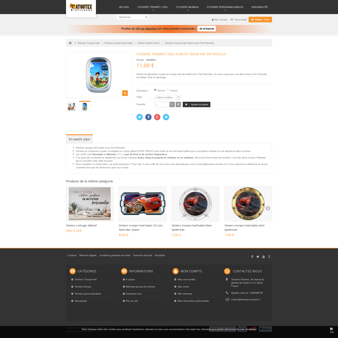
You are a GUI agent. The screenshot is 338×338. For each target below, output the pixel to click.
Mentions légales (88, 255)
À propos (130, 279)
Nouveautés (260, 7)
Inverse (174, 90)
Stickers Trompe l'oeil (152, 7)
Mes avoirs (183, 286)
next (267, 208)
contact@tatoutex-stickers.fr (245, 299)
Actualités (160, 255)
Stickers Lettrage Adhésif (81, 225)
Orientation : (143, 90)
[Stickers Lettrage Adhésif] (90, 203)
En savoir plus (79, 139)
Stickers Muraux (187, 7)
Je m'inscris (206, 28)
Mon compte (220, 19)
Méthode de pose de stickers (140, 286)
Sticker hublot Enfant (148, 43)
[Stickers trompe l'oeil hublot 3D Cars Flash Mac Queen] (142, 203)
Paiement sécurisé (142, 255)
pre (70, 208)
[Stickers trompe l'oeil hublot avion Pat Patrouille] (71, 107)
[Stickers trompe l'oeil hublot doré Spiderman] (248, 203)
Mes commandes (186, 279)
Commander (240, 19)
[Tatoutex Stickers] (81, 9)
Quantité (140, 104)
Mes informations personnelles (193, 300)
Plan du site (132, 300)
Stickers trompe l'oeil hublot (119, 43)
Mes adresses (184, 293)
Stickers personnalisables (225, 7)
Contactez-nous (134, 293)
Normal (161, 90)
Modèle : (140, 59)
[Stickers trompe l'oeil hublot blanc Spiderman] (195, 203)
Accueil (124, 7)
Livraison (72, 255)
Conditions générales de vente (114, 255)
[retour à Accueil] (70, 43)
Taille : (140, 97)
